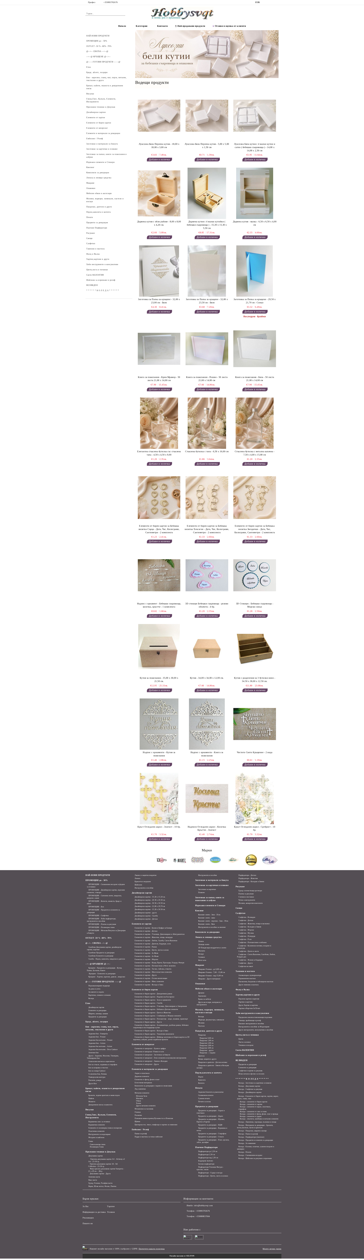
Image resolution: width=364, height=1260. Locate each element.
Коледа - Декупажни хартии (249, 1086)
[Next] (273, 54)
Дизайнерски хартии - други (146, 913)
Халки (138, 1103)
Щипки (137, 1121)
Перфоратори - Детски (247, 875)
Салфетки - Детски (245, 920)
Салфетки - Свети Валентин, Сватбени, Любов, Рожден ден (256, 955)
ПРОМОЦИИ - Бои (96, 907)
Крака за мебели (204, 999)
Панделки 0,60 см (207, 1038)
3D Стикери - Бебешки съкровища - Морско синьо (254, 605)
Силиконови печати (205, 1095)
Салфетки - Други (245, 963)
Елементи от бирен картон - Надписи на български (154, 997)
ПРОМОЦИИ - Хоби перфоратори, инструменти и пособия (101, 920)
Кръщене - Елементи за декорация (101, 974)
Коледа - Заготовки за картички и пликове (254, 1083)
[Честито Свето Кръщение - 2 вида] (254, 724)
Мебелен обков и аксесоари (208, 989)
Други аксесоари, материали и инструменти (209, 1003)
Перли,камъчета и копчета (208, 1073)
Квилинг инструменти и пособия (251, 1024)
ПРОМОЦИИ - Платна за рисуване (102, 924)
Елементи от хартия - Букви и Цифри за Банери (153, 928)
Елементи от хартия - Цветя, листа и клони (151, 950)
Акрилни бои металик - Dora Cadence (103, 1049)
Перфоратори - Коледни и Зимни (251, 882)
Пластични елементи (96, 1131)
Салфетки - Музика (246, 933)
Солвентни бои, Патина (97, 1074)
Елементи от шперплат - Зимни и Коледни (151, 1061)
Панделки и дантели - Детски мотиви (212, 1062)
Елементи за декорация (97, 1010)
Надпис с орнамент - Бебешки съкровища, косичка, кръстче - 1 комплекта (159, 605)
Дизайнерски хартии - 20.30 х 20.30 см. (150, 900)
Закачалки (202, 996)
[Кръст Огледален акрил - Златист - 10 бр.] (159, 798)
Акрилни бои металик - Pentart (100, 1040)
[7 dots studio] (197, 860)
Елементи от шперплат (143, 1044)
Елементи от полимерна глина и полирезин (105, 1128)
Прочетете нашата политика (152, 1249)
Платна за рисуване (246, 894)
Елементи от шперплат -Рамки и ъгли (149, 1052)
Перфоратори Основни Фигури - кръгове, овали (210, 1168)
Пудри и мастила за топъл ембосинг (149, 1137)
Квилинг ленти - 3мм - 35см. (209, 915)
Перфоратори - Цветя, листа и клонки (213, 1176)
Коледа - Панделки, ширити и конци (252, 1131)
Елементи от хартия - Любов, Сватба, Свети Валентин (156, 941)
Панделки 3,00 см (207, 1045)
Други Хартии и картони (248, 1005)
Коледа (91, 998)
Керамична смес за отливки (99, 1122)
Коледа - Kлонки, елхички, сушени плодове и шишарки (255, 1148)
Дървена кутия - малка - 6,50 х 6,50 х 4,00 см (255, 223)
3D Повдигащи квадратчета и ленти (212, 948)
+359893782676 (111, 2)
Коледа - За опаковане (247, 1143)
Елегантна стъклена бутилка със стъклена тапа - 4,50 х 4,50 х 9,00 (159, 453)
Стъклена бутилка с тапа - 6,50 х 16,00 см (206, 451)
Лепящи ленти (203, 944)
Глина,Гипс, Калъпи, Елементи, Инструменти (101, 1116)
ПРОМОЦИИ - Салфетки (98, 916)
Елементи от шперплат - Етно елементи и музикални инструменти (160, 1058)
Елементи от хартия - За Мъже (147, 956)
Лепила (137, 878)
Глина (90, 1141)
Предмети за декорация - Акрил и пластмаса (211, 1112)
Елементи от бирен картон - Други (148, 1022)
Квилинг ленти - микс (206, 918)
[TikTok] (272, 2)
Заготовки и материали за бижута (211, 880)
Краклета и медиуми (143, 882)
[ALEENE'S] (251, 860)
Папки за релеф (141, 1134)
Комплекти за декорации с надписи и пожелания (153, 1086)
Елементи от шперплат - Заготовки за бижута (152, 1055)
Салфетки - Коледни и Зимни (249, 927)
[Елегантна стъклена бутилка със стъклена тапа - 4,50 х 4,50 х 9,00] (159, 423)
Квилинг (199, 911)
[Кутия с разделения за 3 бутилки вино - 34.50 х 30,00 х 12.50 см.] (254, 649)
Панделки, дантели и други (208, 1031)
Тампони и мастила (245, 971)
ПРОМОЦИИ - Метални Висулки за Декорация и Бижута (106, 931)
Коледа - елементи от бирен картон (253, 1102)
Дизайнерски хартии (96, 1007)
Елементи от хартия (142, 924)
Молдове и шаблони (96, 1137)
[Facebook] (264, 2)
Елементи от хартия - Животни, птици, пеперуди (153, 937)
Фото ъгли (202, 960)
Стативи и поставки (246, 897)
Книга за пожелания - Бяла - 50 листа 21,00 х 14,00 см (254, 379)
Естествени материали (143, 1083)
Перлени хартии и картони (248, 999)
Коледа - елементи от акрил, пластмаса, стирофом (254, 1108)
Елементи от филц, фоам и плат (147, 1080)
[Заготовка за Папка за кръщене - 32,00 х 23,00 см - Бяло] (159, 271)
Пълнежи (138, 1115)
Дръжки (201, 993)
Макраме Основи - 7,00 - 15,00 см (211, 972)
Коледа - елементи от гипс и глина (253, 1112)
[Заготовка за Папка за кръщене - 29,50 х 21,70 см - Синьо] (254, 271)
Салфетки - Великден (246, 917)
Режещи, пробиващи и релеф (249, 1020)
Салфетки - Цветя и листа (248, 951)
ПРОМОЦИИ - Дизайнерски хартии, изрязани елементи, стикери (106, 891)
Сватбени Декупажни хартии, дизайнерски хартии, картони (104, 948)
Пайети (91, 1098)
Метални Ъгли (141, 1096)
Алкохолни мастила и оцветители (101, 1061)
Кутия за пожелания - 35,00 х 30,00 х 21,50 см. (159, 679)
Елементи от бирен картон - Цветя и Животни (153, 1013)
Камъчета (202, 1080)
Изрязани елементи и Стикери (210, 905)
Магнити (139, 1098)
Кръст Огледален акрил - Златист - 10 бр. (158, 827)
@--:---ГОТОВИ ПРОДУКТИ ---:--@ (103, 982)
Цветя (240, 1039)
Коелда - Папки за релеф (248, 1134)
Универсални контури (96, 1077)
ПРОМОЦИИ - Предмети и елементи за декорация (103, 911)
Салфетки (240, 913)
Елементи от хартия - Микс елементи (149, 981)
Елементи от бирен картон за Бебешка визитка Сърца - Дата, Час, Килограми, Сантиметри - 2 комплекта (159, 529)
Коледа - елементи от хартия (251, 1104)
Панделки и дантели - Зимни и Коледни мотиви (213, 1066)
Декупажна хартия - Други (100, 1174)
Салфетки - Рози (244, 939)
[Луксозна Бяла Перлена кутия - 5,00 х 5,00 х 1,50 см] (207, 115)
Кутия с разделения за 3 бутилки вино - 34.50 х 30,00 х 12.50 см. (254, 679)
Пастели (201, 1026)
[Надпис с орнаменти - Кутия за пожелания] (159, 724)
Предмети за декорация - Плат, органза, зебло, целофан (213, 1141)
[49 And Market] (179, 860)
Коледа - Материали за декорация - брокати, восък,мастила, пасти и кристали (255, 1126)
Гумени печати (204, 1098)
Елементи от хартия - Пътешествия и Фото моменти (155, 966)
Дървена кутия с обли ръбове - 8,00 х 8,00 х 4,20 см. (159, 223)
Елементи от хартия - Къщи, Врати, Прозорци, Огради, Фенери (159, 963)
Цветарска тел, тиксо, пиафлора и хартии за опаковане (156, 1125)
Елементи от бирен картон (145, 990)
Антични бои (93, 1053)
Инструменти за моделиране (99, 1134)
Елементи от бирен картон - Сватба (148, 1003)
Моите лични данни (272, 1249)
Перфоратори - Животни (248, 878)
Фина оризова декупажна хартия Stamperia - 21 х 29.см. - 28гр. (106, 1170)
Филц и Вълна (243, 990)
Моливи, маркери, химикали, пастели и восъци (210, 1011)
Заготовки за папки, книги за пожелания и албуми (209, 898)
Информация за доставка (94, 1212)
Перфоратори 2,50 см (206, 1155)
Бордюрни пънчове (205, 1161)
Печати (198, 1088)
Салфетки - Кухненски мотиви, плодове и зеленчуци (254, 947)
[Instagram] (268, 2)
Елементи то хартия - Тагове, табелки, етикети (153, 969)
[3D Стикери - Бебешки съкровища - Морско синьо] (254, 575)
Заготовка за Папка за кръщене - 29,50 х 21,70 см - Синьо (255, 301)
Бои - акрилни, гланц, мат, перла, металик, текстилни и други (102, 1028)
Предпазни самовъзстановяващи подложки (255, 1017)
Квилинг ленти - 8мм (206, 924)
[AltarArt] (269, 860)
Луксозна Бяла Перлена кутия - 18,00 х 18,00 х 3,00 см (159, 145)
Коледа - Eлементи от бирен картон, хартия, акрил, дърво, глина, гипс (258, 1097)
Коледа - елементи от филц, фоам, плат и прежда (259, 1114)
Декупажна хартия (95, 1156)
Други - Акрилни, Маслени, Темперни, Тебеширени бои (103, 1057)
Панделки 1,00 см (207, 1041)
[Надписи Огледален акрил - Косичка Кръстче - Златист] (207, 798)
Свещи (239, 908)
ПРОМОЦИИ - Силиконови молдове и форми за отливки (106, 885)
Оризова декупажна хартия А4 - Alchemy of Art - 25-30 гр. (106, 1160)
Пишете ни (88, 1223)
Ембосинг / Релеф (140, 1129)
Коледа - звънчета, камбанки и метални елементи (259, 1119)
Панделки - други (206, 1050)
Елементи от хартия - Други (146, 975)
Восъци (201, 1017)
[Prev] (140, 54)
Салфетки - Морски (246, 930)
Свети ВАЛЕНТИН (245, 1050)
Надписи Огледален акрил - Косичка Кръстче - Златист (207, 828)
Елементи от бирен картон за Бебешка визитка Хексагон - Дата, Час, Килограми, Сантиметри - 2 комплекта (207, 529)
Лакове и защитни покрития (145, 875)
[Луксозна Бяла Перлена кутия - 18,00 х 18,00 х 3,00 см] (159, 115)
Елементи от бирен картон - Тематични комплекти (154, 1034)
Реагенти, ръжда (94, 1080)
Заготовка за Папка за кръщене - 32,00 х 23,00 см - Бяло (159, 301)
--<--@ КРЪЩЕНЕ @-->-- (97, 964)
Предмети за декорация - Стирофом (212, 1134)
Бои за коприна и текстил (98, 1068)
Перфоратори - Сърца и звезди (210, 1173)
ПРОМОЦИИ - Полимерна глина (101, 927)
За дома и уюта (94, 989)
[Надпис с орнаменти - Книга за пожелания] (207, 724)
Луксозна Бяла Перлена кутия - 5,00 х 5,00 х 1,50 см (207, 145)
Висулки (89, 1110)
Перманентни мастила (247, 978)
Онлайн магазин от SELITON (182, 1256)
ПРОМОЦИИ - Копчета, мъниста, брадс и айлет (104, 902)
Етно (87, 1003)
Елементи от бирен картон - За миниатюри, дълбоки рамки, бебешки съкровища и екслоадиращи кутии (161, 1026)
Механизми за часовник (144, 1109)
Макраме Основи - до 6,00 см (210, 969)
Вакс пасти (92, 1180)
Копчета (201, 1083)
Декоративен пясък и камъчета (100, 1105)
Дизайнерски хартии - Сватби (146, 916)
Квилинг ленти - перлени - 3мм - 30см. (213, 921)
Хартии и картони (245, 1002)
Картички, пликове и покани (99, 995)
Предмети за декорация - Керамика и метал (212, 1129)
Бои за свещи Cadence (97, 1071)
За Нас (86, 1206)
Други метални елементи (145, 1106)
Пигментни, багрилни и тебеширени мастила (255, 982)
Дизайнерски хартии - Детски (146, 919)
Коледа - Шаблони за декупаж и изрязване (255, 1158)
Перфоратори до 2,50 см (207, 1151)
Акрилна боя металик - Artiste (100, 1046)
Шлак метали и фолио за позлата (251, 1074)
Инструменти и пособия (144, 888)
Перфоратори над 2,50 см (208, 1158)
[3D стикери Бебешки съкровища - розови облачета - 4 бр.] (207, 575)
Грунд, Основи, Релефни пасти (100, 1183)
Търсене (111, 1206)
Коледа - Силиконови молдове (250, 1155)
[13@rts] (162, 860)
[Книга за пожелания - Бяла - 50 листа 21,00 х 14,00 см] (254, 348)
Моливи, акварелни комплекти (250, 903)
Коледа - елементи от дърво (251, 1116)
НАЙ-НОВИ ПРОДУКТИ (97, 875)
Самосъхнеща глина (97, 1144)
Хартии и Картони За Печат (249, 1008)
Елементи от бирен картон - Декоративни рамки (153, 994)
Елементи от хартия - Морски (146, 959)
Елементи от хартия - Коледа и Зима (149, 985)
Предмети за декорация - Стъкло (211, 1137)
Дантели (201, 1056)
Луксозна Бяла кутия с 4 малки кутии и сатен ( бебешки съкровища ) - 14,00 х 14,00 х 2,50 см (254, 147)
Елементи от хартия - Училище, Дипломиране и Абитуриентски (159, 934)
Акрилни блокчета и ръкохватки (211, 1092)
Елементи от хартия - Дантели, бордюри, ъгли (153, 944)
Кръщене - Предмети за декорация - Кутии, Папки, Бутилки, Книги (104, 969)
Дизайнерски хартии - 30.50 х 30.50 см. (150, 903)
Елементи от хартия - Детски (146, 931)
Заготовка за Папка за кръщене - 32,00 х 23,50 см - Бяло (207, 301)
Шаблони (138, 885)
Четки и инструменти (246, 900)
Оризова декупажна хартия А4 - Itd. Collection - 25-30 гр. (103, 1165)
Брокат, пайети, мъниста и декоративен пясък (105, 1089)
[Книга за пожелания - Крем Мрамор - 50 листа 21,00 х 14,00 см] (159, 348)
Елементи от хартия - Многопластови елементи (153, 972)
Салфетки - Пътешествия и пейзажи (252, 942)
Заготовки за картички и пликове (211, 885)
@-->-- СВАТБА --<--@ (96, 943)
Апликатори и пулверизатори (249, 975)
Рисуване (240, 887)
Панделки (202, 1035)
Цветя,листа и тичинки (247, 1035)
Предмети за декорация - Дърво (210, 1116)
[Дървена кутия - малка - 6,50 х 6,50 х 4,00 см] (254, 193)
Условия (111, 1212)
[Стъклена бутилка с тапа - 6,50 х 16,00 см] (207, 423)
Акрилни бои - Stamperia (98, 1034)
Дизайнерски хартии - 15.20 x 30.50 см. (150, 909)
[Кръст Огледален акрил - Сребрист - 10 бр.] (254, 798)
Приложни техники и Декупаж (100, 1152)
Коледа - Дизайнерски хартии (249, 1092)
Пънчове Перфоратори (206, 1147)
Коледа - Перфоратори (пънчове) (251, 1137)
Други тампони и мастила (248, 985)
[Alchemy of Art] (233, 860)
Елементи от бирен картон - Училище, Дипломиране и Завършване (161, 1006)
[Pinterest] (277, 2)
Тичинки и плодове (246, 1045)
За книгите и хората (96, 992)
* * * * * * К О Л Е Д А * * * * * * (252, 1079)
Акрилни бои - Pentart (97, 1037)
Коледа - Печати (244, 1152)
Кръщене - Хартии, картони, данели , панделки (106, 977)
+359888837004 (203, 1216)
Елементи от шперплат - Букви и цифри (150, 1048)
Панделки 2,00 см (207, 1043)
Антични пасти (94, 1177)
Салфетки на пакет (245, 966)
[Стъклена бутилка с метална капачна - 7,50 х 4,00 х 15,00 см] (254, 423)
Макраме (199, 965)
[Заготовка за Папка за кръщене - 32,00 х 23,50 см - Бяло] (207, 271)
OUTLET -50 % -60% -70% (98, 938)
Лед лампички (140, 1089)
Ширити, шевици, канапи (98, 1014)
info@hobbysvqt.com (203, 1205)
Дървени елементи (142, 1076)
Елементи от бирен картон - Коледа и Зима (151, 1031)
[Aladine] (215, 860)
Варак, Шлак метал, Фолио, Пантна (102, 1186)
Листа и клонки (244, 1042)
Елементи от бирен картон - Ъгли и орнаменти (153, 1000)
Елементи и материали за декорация (150, 1069)
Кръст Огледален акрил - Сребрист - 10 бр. (254, 828)
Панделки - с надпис (207, 1053)
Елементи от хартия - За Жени (146, 953)
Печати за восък (204, 1102)
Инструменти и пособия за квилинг (212, 927)
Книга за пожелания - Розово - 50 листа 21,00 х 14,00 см (207, 379)
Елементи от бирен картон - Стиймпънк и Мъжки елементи (158, 1016)
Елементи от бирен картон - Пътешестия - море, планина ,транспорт (161, 1019)
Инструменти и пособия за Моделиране (253, 1027)
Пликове (201, 892)
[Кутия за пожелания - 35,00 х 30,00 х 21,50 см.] (159, 649)
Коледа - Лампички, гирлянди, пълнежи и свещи (257, 1122)
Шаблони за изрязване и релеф (251, 1055)
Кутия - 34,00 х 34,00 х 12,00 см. (207, 678)
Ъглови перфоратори (206, 1164)
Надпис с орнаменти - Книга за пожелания (207, 754)
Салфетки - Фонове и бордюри (250, 960)
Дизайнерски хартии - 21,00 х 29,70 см (150, 906)
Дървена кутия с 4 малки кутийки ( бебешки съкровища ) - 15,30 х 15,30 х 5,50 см (207, 224)
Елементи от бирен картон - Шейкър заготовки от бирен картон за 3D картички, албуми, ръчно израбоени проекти (161, 1038)
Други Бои (92, 1083)
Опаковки (200, 984)
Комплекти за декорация (207, 932)
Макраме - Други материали (209, 979)
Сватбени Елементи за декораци (100, 956)
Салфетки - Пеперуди (246, 936)
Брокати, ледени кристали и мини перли (104, 1095)
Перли (200, 1077)
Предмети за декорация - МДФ (210, 1125)
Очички (138, 1112)
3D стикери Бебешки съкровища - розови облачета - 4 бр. (206, 605)
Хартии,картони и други (248, 995)
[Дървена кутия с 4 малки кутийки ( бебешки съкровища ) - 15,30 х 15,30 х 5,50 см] (207, 193)
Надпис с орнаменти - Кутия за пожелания (159, 754)
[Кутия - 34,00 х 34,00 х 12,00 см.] (207, 649)
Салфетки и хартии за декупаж (250, 1071)
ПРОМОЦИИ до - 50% (96, 880)
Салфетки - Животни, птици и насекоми (253, 924)
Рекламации (88, 1218)
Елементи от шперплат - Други (147, 1064)
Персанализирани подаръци (99, 986)
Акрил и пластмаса (142, 1073)
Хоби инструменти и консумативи (252, 1013)
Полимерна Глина (97, 1147)
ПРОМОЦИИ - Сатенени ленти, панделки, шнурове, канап (104, 897)
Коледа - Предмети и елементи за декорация (255, 1140)
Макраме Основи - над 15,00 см (210, 976)
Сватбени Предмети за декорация (101, 953)
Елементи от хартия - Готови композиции (151, 978)
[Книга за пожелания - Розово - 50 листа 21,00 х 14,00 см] (207, 348)
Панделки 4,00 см (207, 1048)
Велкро (201, 954)
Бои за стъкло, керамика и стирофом (102, 1065)
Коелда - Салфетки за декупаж (250, 1089)
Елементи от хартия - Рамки (146, 947)
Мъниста (91, 1102)
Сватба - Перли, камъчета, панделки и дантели (106, 959)
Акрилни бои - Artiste (96, 1043)
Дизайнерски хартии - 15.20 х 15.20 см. (150, 897)
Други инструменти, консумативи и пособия (255, 1030)
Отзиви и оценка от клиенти (230, 26)
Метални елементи (142, 1093)
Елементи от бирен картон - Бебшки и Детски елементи (156, 1009)
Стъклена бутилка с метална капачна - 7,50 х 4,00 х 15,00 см (255, 453)
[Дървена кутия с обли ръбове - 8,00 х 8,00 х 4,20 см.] (159, 193)
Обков (138, 1101)
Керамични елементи (96, 1125)
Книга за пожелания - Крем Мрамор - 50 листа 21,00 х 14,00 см (159, 379)
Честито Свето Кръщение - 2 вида (254, 752)
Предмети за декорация (97, 1017)
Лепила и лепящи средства (208, 937)
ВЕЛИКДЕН (241, 1060)
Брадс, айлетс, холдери (96, 1022)
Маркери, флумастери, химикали (211, 1020)
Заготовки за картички (207, 889)
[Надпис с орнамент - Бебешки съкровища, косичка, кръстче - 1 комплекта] (159, 575)
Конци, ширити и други (207, 1059)
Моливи (201, 1023)
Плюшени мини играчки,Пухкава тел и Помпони (154, 1118)
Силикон (201, 957)
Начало (122, 26)
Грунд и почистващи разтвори (250, 891)
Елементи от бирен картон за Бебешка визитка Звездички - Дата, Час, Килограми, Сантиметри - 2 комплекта (254, 529)
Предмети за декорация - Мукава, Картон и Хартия (211, 1120)
